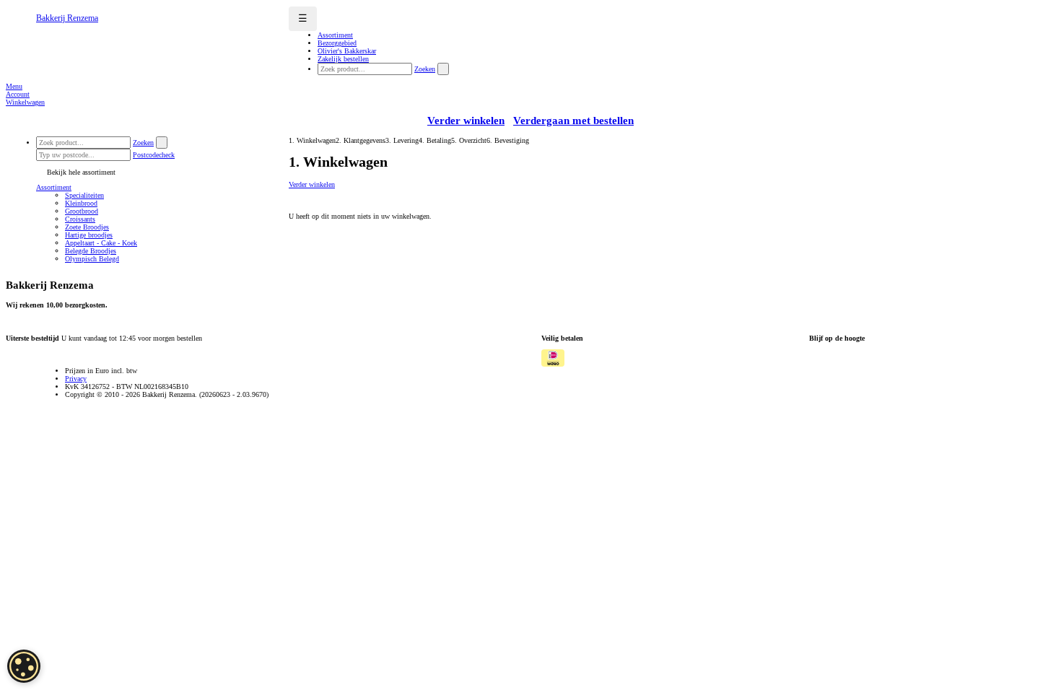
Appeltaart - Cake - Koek (101, 243)
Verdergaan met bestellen (573, 120)
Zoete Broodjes (87, 227)
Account (18, 94)
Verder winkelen (466, 120)
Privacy (76, 379)
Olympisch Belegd (92, 259)
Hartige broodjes (89, 235)
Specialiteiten (84, 195)
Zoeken (424, 69)
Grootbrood (81, 211)
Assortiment (53, 187)
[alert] (23, 666)
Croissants (80, 219)
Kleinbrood (81, 203)
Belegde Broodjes (90, 251)
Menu (14, 86)
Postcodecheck (154, 155)
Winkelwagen (25, 102)
